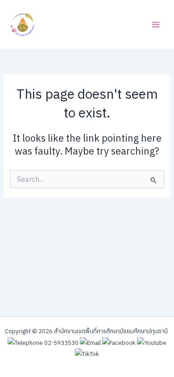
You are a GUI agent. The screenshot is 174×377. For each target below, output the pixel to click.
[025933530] (43, 342)
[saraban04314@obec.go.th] (90, 342)
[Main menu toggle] (155, 24)
